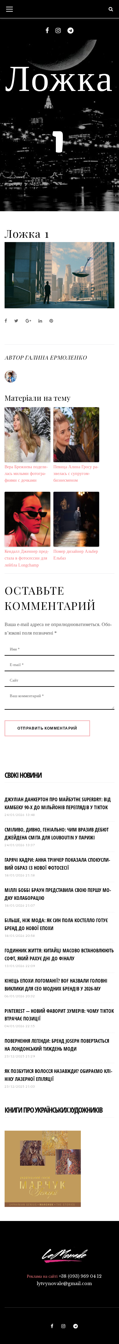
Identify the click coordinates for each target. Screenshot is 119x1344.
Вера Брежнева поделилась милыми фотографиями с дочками (26, 474)
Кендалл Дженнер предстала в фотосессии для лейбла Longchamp (27, 558)
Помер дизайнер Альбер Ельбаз (75, 554)
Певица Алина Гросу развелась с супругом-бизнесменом (76, 474)
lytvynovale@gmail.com (64, 1283)
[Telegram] (70, 30)
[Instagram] (58, 30)
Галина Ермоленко (55, 357)
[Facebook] (47, 30)
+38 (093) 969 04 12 (80, 1276)
